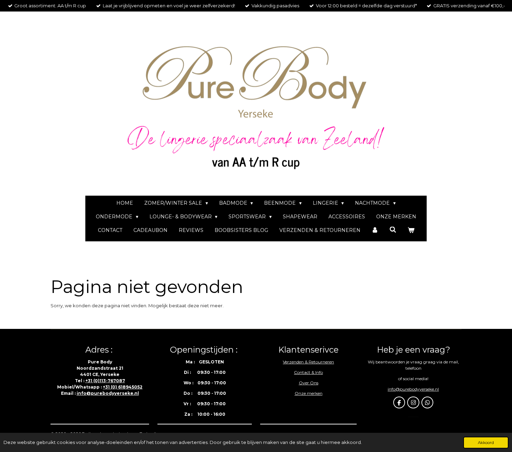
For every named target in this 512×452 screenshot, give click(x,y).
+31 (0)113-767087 (105, 380)
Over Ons (308, 382)
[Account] (375, 230)
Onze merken (309, 393)
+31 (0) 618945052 (122, 387)
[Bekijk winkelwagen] (411, 230)
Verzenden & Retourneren (308, 361)
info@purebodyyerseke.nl (108, 393)
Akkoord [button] (486, 442)
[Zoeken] (393, 229)
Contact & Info (308, 372)
